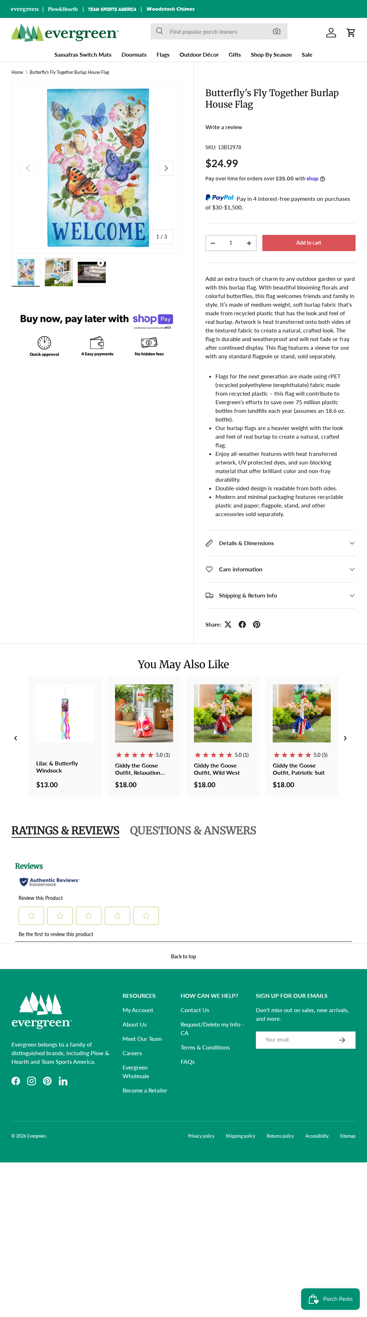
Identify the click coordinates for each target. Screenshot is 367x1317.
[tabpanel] (183, 897)
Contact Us (195, 1009)
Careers (132, 1052)
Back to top (183, 956)
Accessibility (317, 1136)
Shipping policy (240, 1136)
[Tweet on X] (228, 624)
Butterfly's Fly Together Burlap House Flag (69, 72)
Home (17, 72)
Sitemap (348, 1136)
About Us (135, 1024)
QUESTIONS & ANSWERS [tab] (193, 830)
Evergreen (36, 1136)
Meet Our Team (142, 1038)
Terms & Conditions (205, 1047)
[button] (351, 33)
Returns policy (280, 1136)
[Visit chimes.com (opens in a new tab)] (170, 9)
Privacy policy (201, 1136)
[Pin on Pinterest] (256, 624)
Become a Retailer (145, 1090)
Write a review (223, 126)
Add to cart (308, 243)
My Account (138, 1009)
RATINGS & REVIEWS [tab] (65, 830)
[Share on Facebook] (242, 624)
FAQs (188, 1061)
